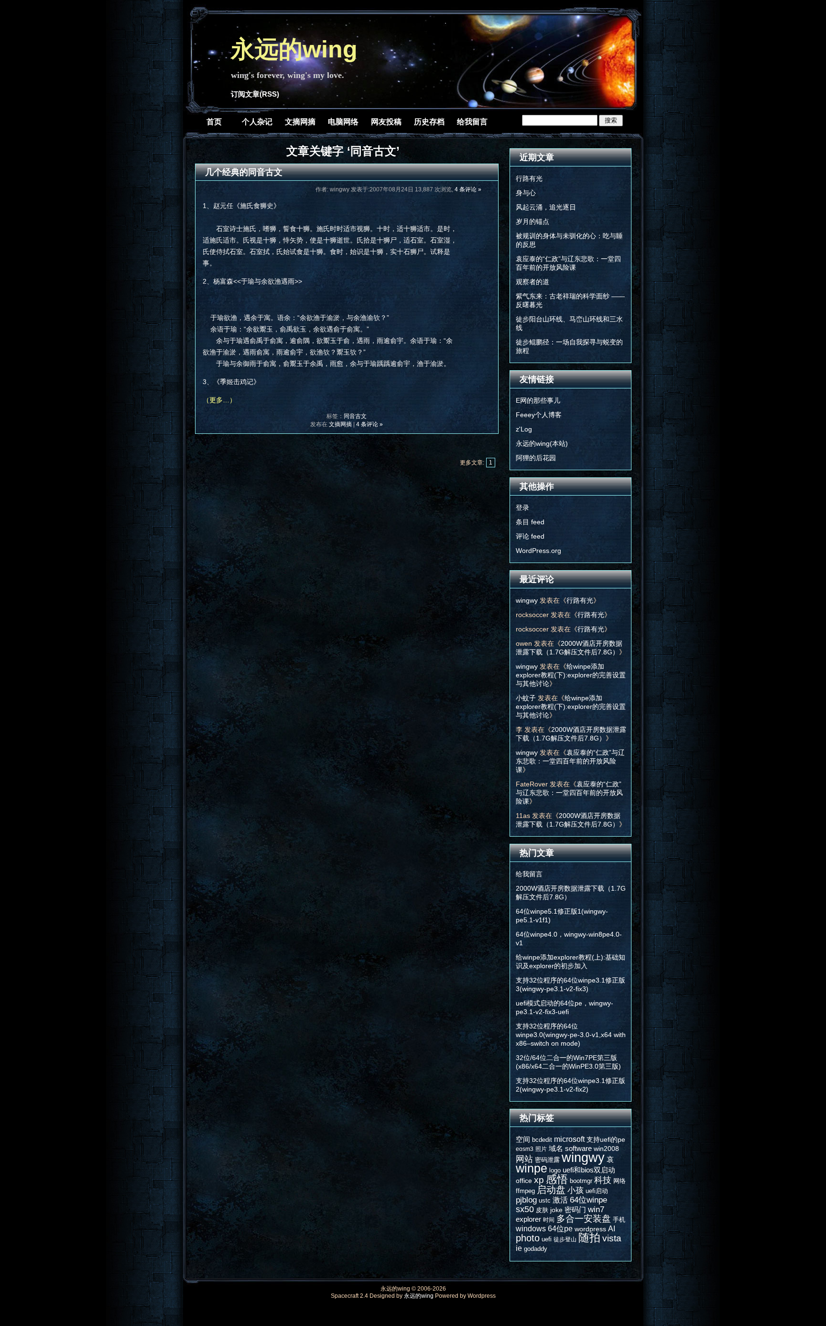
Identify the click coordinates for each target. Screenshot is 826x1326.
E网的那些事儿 (538, 400)
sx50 (525, 1209)
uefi (547, 1239)
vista (611, 1238)
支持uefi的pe (606, 1139)
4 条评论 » (468, 189)
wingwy (527, 600)
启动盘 (551, 1189)
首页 (214, 122)
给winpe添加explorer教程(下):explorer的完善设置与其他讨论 (571, 675)
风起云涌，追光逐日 (546, 207)
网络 (619, 1180)
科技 (602, 1180)
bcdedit (542, 1139)
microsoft (569, 1139)
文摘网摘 (300, 122)
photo (528, 1238)
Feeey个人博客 (539, 415)
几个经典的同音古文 (244, 172)
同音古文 (355, 416)
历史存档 (429, 122)
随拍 (589, 1237)
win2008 (606, 1148)
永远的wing (294, 49)
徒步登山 (565, 1239)
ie (519, 1248)
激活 (560, 1199)
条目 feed (530, 522)
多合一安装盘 (583, 1219)
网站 (524, 1159)
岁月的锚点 (532, 221)
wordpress (590, 1229)
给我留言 (472, 122)
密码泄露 (547, 1159)
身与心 (526, 193)
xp (539, 1180)
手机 (619, 1219)
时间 (548, 1219)
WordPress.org (538, 550)
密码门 (575, 1209)
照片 (541, 1149)
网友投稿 (386, 122)
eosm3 (524, 1149)
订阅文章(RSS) (255, 94)
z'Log (524, 429)
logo (555, 1170)
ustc (545, 1200)
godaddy (535, 1248)
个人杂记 (257, 122)
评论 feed (530, 536)
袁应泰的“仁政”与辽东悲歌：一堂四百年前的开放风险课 (570, 761)
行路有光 (529, 178)
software (578, 1148)
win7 (596, 1209)
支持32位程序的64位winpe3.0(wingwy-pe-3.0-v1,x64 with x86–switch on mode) (571, 1034)
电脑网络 (343, 122)
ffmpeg (525, 1190)
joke (556, 1210)
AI (611, 1228)
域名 (556, 1148)
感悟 (557, 1179)
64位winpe (588, 1199)
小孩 (575, 1190)
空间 (523, 1139)
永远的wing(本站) (542, 443)
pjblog (526, 1199)
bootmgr (581, 1180)
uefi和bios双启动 (589, 1170)
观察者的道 (532, 282)
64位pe (560, 1228)
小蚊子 (526, 698)
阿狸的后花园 (536, 458)
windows (531, 1228)
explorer (528, 1219)
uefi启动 (597, 1190)
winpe (531, 1168)
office (524, 1180)
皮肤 (542, 1210)
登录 (522, 507)
